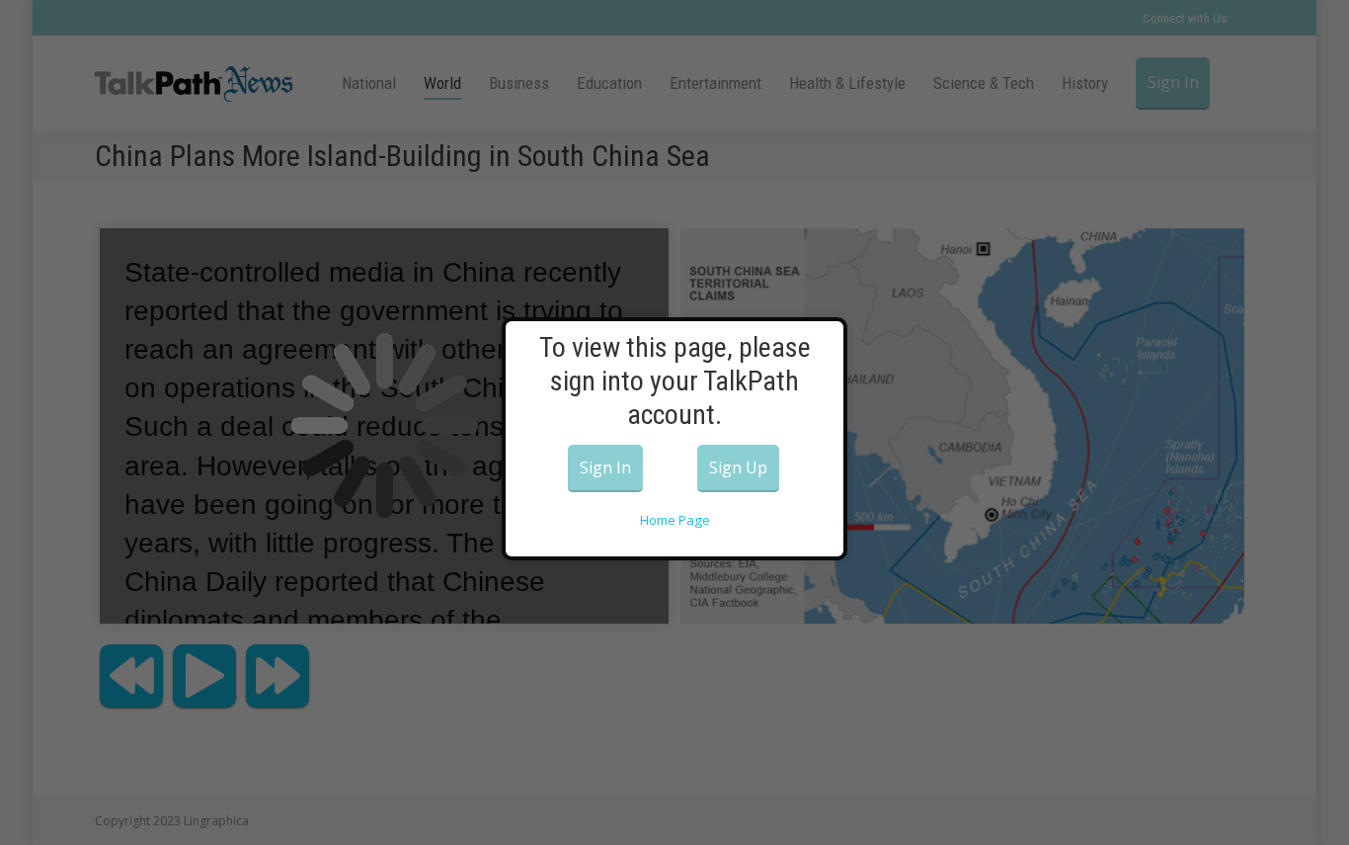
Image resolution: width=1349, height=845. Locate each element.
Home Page (675, 520)
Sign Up (738, 467)
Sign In (605, 467)
